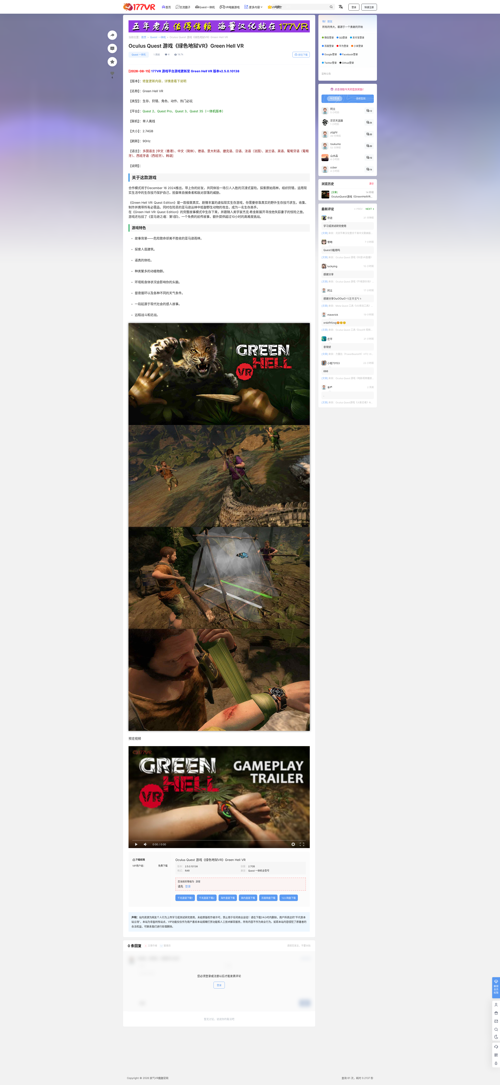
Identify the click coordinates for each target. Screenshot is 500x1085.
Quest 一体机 (158, 37)
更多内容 (254, 7)
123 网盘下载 (289, 898)
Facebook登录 (350, 54)
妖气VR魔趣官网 (158, 1078)
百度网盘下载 (268, 898)
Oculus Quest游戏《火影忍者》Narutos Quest (360, 402)
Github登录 (348, 62)
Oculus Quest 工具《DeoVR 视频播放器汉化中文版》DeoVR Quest (371, 329)
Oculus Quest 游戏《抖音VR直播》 (354, 257)
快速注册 (369, 7)
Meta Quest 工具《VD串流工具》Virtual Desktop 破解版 (365, 305)
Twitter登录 (330, 62)
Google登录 (330, 54)
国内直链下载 (248, 898)
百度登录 (329, 46)
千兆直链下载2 (206, 898)
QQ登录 (343, 37)
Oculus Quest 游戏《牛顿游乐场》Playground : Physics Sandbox (370, 281)
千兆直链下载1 (185, 898)
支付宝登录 (358, 37)
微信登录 (329, 37)
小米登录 (358, 46)
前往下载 (303, 54)
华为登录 (343, 46)
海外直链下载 (228, 898)
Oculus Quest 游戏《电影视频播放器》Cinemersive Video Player (370, 378)
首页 (143, 37)
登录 (354, 7)
